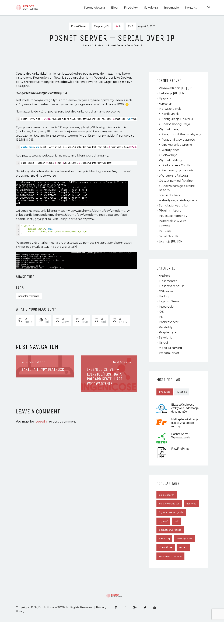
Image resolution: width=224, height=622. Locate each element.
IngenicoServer (170, 301)
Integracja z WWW (172, 221)
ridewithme (165, 547)
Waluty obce (171, 150)
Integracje (166, 306)
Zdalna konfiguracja (176, 124)
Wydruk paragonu (172, 129)
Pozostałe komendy (173, 215)
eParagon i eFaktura (173, 175)
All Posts (96, 45)
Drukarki (165, 231)
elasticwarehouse (169, 503)
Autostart (166, 103)
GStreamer (167, 291)
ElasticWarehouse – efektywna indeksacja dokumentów (185, 408)
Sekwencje (169, 155)
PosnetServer (79, 26)
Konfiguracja (171, 113)
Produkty (166, 327)
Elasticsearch (168, 281)
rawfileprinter (184, 538)
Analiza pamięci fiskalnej (179, 186)
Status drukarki (170, 195)
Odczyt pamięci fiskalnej (176, 180)
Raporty (164, 190)
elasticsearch (166, 494)
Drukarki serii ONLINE (177, 165)
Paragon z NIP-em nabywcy (181, 134)
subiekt (183, 547)
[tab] (164, 391)
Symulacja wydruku (173, 205)
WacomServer (169, 353)
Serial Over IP (168, 236)
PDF (162, 317)
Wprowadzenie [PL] (173, 88)
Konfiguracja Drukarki (177, 119)
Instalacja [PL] (168, 93)
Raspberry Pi (101, 26)
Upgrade (165, 98)
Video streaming (170, 348)
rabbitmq (164, 538)
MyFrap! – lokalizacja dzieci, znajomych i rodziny (184, 423)
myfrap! (163, 521)
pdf (176, 521)
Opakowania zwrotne (177, 144)
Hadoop (164, 296)
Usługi (163, 342)
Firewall (164, 226)
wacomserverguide (170, 556)
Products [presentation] (164, 391)
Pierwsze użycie (170, 108)
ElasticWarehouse (172, 286)
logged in (41, 421)
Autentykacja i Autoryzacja (178, 200)
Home (85, 45)
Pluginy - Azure (170, 210)
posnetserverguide (28, 295)
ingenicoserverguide (171, 512)
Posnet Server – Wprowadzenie (181, 435)
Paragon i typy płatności (178, 139)
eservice (191, 503)
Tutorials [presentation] (182, 391)
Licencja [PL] (168, 241)
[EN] (191, 88)
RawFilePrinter (180, 448)
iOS (161, 311)
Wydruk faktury (170, 160)
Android (164, 275)
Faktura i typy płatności (178, 170)
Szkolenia (166, 337)
